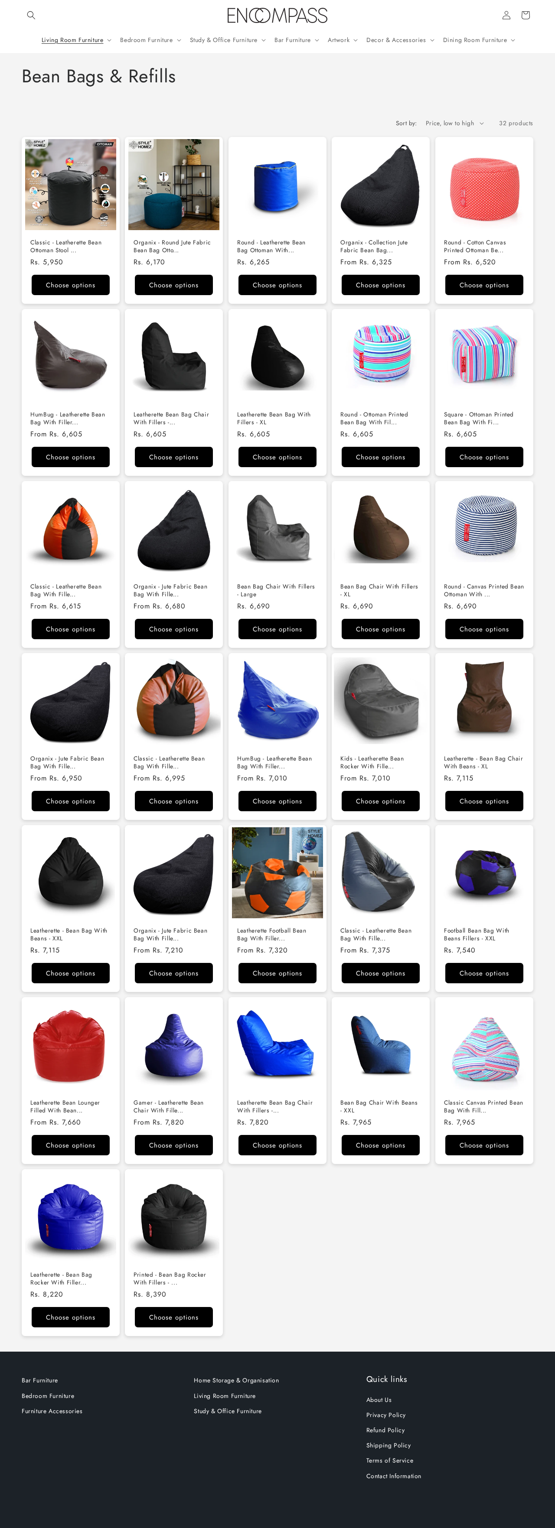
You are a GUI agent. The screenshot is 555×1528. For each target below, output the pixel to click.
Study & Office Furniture (227, 1411)
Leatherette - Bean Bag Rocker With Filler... (61, 1278)
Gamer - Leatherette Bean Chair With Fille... (169, 1106)
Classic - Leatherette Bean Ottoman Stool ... (65, 246)
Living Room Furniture (225, 1395)
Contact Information (393, 1476)
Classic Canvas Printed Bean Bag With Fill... (483, 1106)
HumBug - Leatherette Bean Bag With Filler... (67, 418)
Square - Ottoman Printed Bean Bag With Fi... (479, 418)
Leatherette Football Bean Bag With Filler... (272, 934)
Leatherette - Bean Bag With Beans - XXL (69, 934)
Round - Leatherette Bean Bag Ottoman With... (271, 246)
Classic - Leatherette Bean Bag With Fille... (65, 590)
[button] (31, 15)
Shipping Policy (388, 1445)
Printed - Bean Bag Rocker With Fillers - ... (170, 1278)
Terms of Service (390, 1460)
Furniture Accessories (52, 1411)
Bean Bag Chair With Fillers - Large (276, 590)
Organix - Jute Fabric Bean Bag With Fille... (170, 590)
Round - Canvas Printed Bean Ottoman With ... (484, 590)
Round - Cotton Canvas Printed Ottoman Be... (475, 246)
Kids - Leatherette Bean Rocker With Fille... (372, 762)
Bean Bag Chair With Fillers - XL (379, 590)
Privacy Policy (386, 1415)
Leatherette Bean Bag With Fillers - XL (274, 418)
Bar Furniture (40, 1380)
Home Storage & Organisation (236, 1380)
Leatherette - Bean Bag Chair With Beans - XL (483, 762)
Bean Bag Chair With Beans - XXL (379, 1106)
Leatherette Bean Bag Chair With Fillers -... (171, 418)
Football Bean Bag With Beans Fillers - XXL (476, 934)
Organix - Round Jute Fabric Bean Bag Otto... (172, 246)
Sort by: (406, 123)
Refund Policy (385, 1430)
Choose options (70, 284)
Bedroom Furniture (48, 1395)
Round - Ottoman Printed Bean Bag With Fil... (374, 418)
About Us (379, 1399)
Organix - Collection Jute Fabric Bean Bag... (374, 246)
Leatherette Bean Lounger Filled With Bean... (65, 1106)
